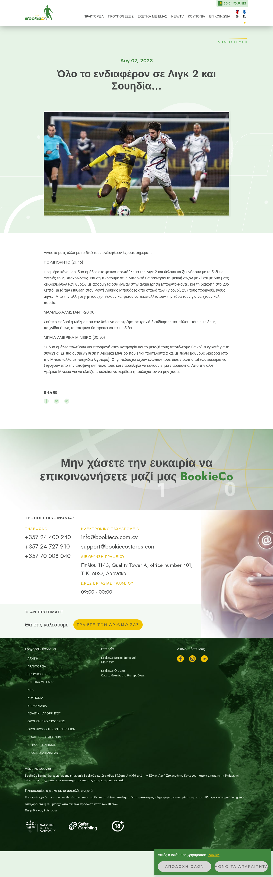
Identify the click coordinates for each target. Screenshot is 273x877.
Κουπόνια (196, 16)
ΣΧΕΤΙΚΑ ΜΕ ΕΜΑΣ (152, 16)
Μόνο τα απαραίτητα (241, 866)
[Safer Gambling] (89, 826)
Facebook (180, 658)
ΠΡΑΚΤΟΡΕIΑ (94, 16)
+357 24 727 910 (47, 547)
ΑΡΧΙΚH (33, 658)
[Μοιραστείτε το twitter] (56, 401)
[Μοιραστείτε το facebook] (46, 401)
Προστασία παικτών (43, 752)
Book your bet (235, 3)
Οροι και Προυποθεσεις (46, 721)
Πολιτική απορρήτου (44, 713)
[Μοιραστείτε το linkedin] (66, 401)
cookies (213, 854)
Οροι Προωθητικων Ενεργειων (51, 729)
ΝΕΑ (30, 689)
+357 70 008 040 (48, 556)
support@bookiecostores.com (118, 547)
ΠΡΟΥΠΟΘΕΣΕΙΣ (121, 16)
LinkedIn (204, 658)
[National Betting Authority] (46, 826)
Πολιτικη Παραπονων (44, 737)
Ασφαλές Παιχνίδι (41, 745)
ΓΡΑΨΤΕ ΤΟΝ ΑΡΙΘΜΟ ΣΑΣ (108, 625)
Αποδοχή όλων (184, 866)
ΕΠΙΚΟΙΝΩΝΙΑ (219, 16)
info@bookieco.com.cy (109, 537)
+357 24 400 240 (48, 537)
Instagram (192, 658)
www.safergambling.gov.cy (227, 797)
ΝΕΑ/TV (177, 16)
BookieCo (39, 12)
